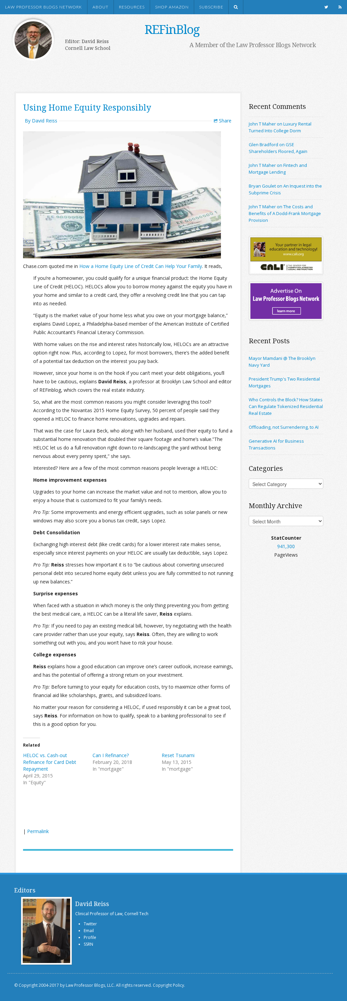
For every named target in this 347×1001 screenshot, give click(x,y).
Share (224, 120)
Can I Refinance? (111, 755)
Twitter (90, 924)
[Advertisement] (166, 70)
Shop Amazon (172, 7)
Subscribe (211, 7)
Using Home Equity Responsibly (87, 107)
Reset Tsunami (178, 755)
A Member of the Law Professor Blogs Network (252, 45)
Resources (132, 7)
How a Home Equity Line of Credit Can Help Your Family (140, 266)
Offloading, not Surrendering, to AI (284, 427)
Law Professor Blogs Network (43, 7)
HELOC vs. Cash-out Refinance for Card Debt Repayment (49, 762)
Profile (90, 937)
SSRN (88, 944)
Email (89, 930)
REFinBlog (172, 29)
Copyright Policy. (169, 985)
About (100, 7)
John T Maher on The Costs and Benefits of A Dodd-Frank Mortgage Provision (285, 213)
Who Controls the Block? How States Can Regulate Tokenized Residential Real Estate (286, 406)
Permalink (38, 831)
